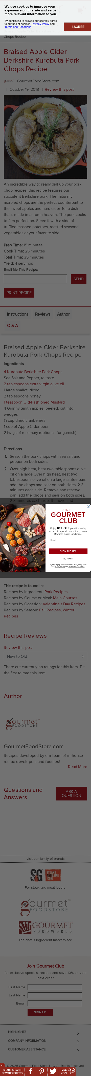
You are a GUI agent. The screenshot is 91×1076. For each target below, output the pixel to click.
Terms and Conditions (77, 567)
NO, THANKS (68, 559)
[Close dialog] (88, 506)
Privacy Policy (60, 567)
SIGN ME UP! (68, 551)
